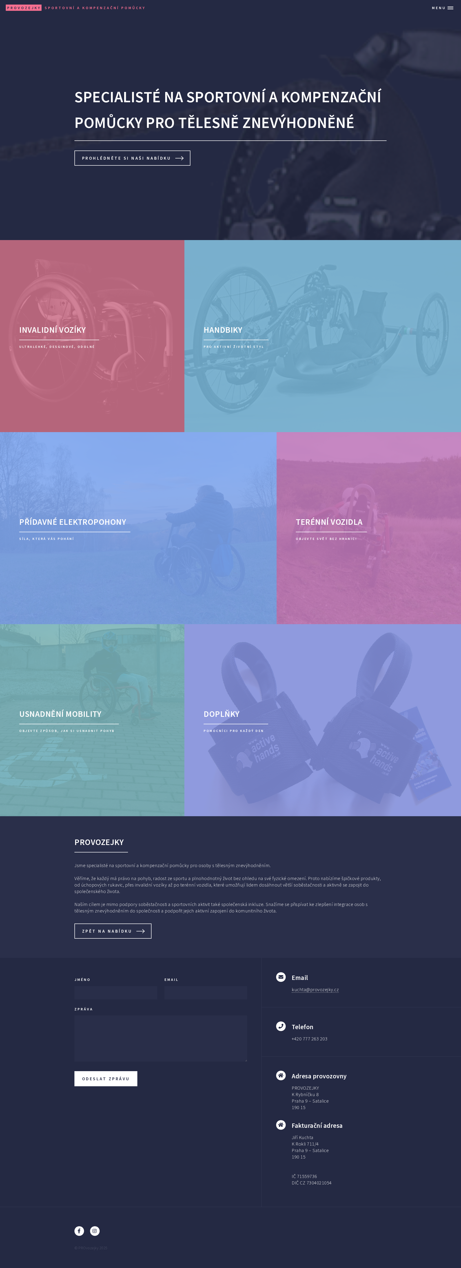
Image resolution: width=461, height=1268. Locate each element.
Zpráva (83, 1009)
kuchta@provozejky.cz (315, 989)
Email (171, 979)
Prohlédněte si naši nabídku (126, 158)
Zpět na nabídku (107, 931)
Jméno (82, 979)
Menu (439, 7)
